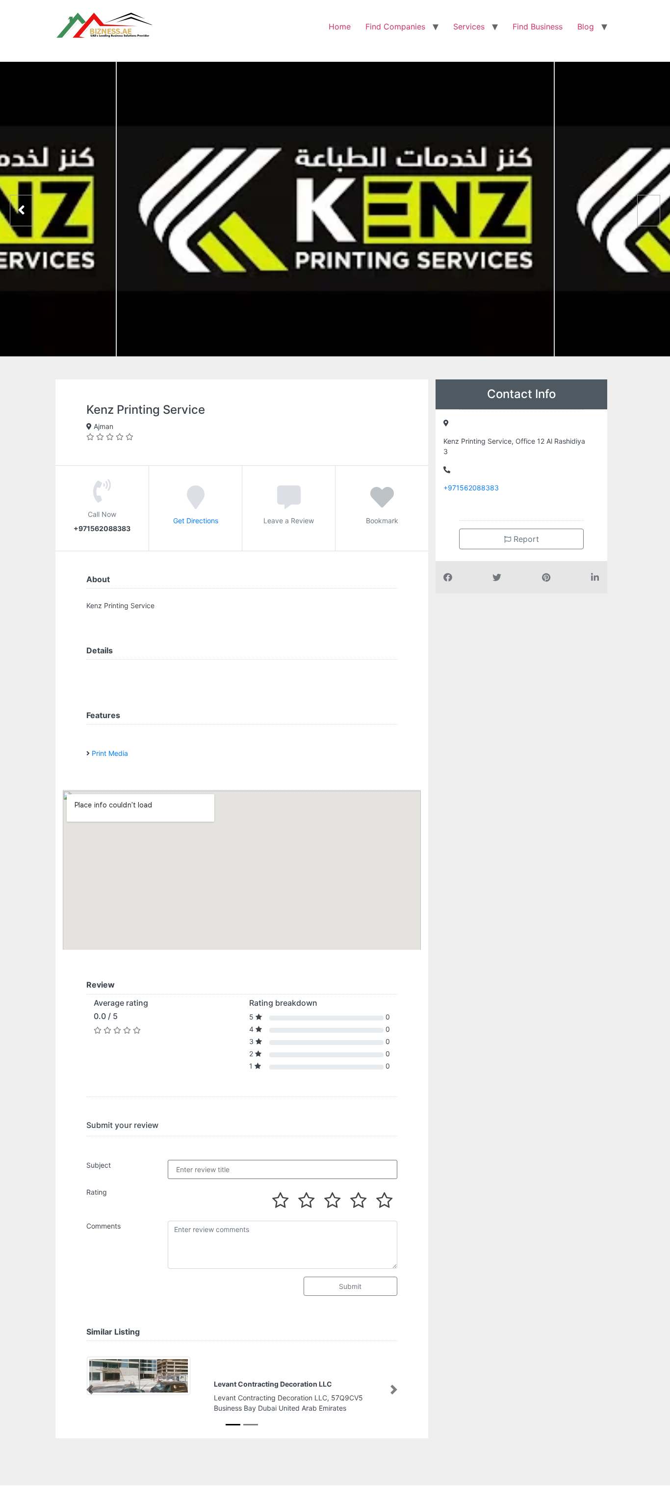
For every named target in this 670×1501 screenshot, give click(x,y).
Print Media (110, 753)
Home (340, 26)
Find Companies (395, 26)
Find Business (538, 26)
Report (525, 539)
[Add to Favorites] (382, 504)
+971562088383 (471, 487)
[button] (90, 1389)
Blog (585, 26)
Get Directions (195, 520)
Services (469, 26)
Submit (350, 1286)
